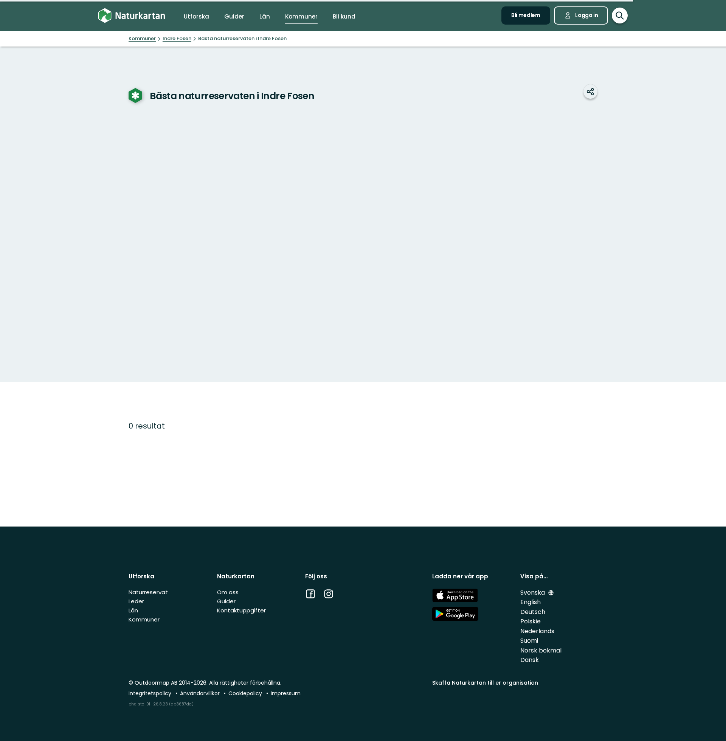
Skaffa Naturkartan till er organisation (485, 683)
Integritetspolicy (151, 693)
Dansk (529, 660)
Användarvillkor (200, 693)
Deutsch (532, 611)
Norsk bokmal (541, 650)
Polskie (530, 621)
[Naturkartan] (131, 15)
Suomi (529, 640)
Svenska (533, 592)
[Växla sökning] (620, 15)
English (530, 602)
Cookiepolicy (246, 693)
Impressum (286, 693)
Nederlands (537, 631)
